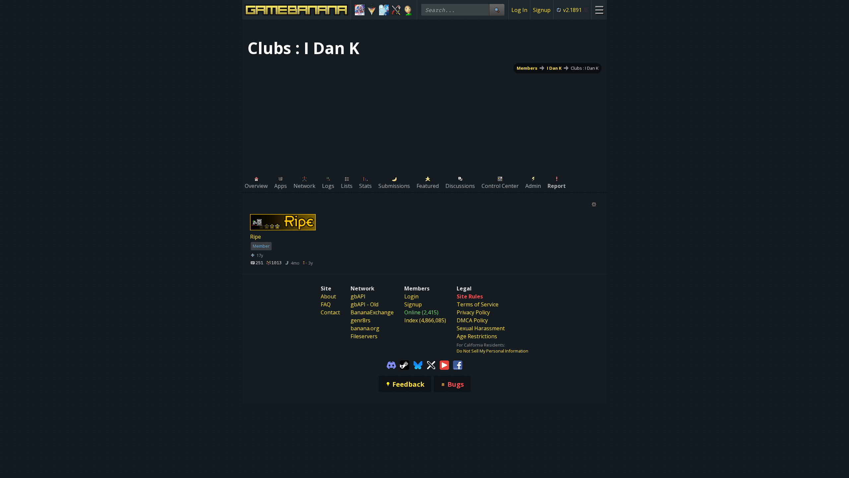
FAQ (326, 304)
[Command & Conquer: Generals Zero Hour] (372, 10)
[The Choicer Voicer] (384, 10)
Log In (519, 10)
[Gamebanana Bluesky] (418, 364)
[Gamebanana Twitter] (431, 364)
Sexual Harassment (481, 328)
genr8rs (360, 320)
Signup (542, 10)
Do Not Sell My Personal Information (492, 351)
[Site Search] (496, 10)
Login (411, 296)
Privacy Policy (473, 312)
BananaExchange (372, 312)
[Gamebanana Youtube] (444, 364)
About (328, 296)
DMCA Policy (472, 320)
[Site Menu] (599, 10)
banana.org (365, 328)
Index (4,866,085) (425, 320)
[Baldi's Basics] (408, 10)
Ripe (255, 237)
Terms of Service (477, 304)
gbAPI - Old (364, 304)
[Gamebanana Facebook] (457, 364)
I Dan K (554, 68)
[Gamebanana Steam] (404, 364)
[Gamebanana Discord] (391, 364)
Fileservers (364, 336)
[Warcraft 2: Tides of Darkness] (396, 10)
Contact (330, 312)
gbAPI (358, 296)
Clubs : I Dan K (584, 68)
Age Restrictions (477, 336)
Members (527, 68)
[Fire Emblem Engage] (360, 10)
